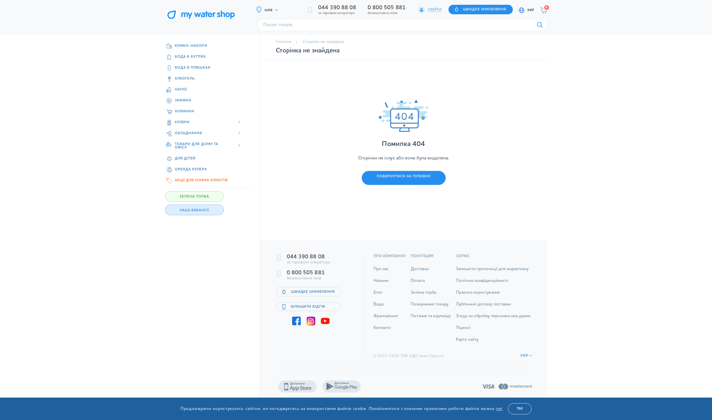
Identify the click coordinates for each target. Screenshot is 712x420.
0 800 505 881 (387, 8)
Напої (181, 89)
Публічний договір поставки (483, 304)
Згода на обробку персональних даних (493, 316)
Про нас (381, 269)
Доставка (420, 269)
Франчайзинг (385, 316)
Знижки (183, 100)
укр (530, 10)
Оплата (418, 281)
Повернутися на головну (404, 176)
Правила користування (478, 293)
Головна (284, 42)
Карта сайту (467, 340)
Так (520, 408)
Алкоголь (185, 78)
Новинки (184, 111)
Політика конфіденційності (482, 281)
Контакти (382, 328)
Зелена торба (423, 293)
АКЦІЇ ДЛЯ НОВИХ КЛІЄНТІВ (201, 180)
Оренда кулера (191, 169)
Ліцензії (463, 328)
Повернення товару (429, 304)
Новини (381, 281)
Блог (378, 293)
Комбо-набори (191, 46)
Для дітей (185, 158)
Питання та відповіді (431, 316)
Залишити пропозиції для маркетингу (492, 269)
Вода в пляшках (192, 67)
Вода (378, 304)
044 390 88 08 (337, 8)
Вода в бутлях (190, 57)
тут (499, 409)
